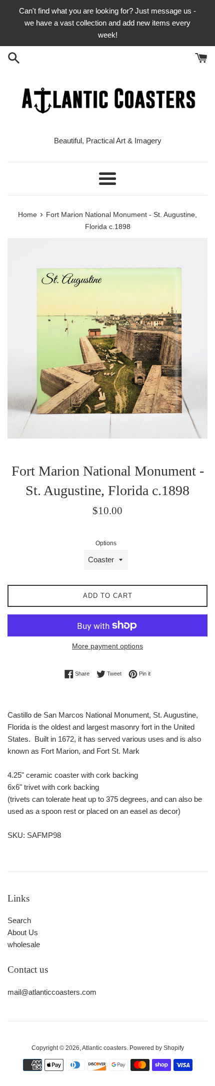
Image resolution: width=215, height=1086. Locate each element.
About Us (23, 932)
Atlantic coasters (104, 1047)
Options (106, 543)
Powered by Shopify (157, 1047)
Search (19, 920)
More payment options (107, 646)
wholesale (24, 944)
